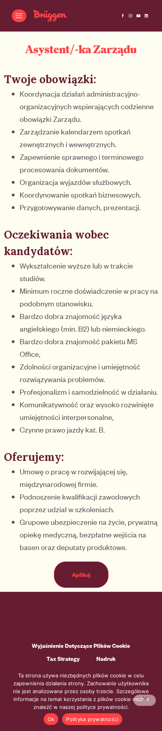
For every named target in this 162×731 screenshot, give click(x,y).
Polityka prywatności (92, 719)
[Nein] (144, 700)
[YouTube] (138, 16)
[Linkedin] (146, 16)
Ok (51, 719)
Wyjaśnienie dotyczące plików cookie (81, 645)
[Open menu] (19, 15)
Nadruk (106, 658)
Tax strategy (63, 658)
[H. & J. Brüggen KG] (50, 15)
